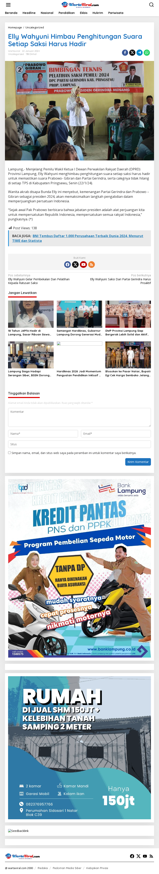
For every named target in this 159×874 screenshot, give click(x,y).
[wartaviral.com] (80, 4)
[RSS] (91, 264)
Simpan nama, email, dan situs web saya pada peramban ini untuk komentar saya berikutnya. (74, 453)
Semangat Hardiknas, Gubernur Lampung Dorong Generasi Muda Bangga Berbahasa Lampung (79, 332)
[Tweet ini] (132, 53)
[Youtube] (83, 264)
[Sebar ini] (125, 53)
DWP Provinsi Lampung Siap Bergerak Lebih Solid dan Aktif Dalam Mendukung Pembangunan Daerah (126, 332)
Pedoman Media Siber (67, 868)
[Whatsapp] (147, 53)
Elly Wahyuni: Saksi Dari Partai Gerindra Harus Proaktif (120, 279)
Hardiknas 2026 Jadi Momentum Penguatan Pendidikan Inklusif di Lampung (79, 373)
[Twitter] (75, 264)
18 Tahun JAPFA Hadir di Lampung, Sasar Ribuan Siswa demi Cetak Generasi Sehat (28, 332)
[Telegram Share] (139, 53)
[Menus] (8, 5)
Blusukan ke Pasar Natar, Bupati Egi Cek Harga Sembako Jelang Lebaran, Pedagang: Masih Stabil (128, 373)
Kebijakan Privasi (97, 868)
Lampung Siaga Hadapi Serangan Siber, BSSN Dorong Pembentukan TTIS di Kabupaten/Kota (28, 373)
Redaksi (43, 868)
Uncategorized (16, 54)
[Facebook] (67, 264)
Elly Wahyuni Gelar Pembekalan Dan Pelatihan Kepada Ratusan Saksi (39, 279)
